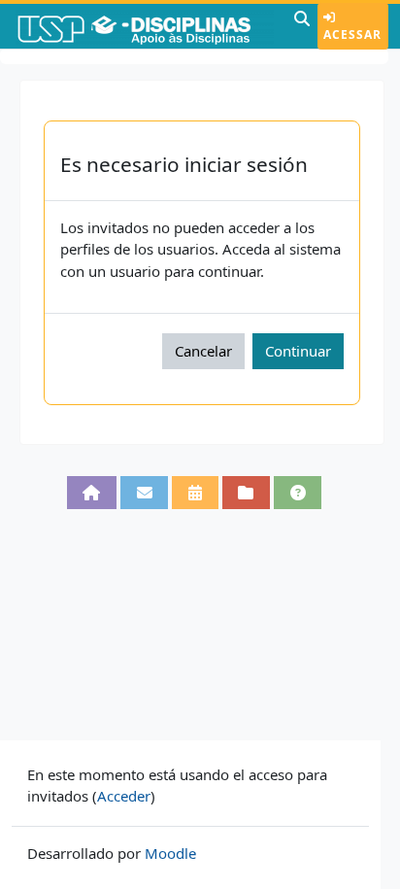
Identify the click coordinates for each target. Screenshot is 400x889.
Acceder (123, 795)
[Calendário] (194, 492)
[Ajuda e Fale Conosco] (297, 492)
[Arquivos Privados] (246, 492)
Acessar (352, 34)
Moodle (170, 853)
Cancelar (203, 350)
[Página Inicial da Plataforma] (92, 492)
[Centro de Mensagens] (144, 492)
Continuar (298, 350)
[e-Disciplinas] (145, 26)
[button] (301, 26)
